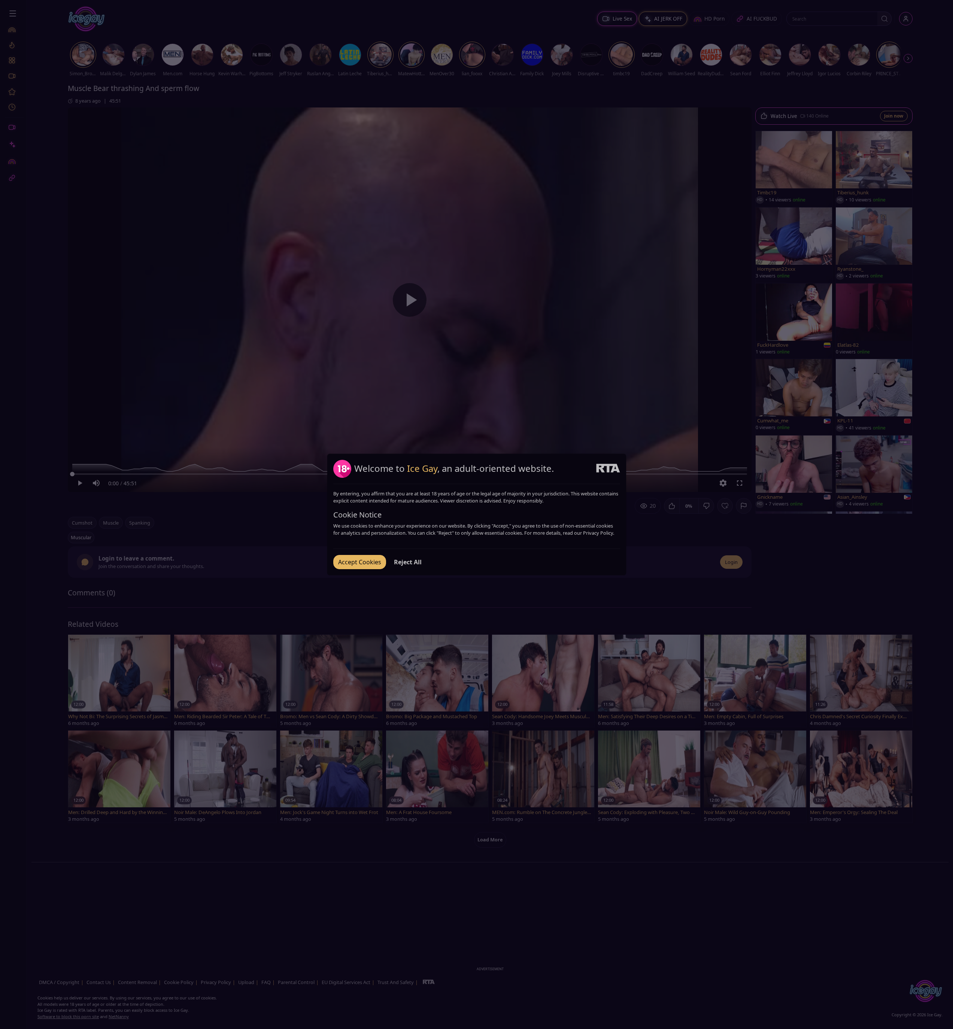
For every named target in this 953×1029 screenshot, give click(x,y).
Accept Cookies (359, 562)
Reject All (408, 562)
